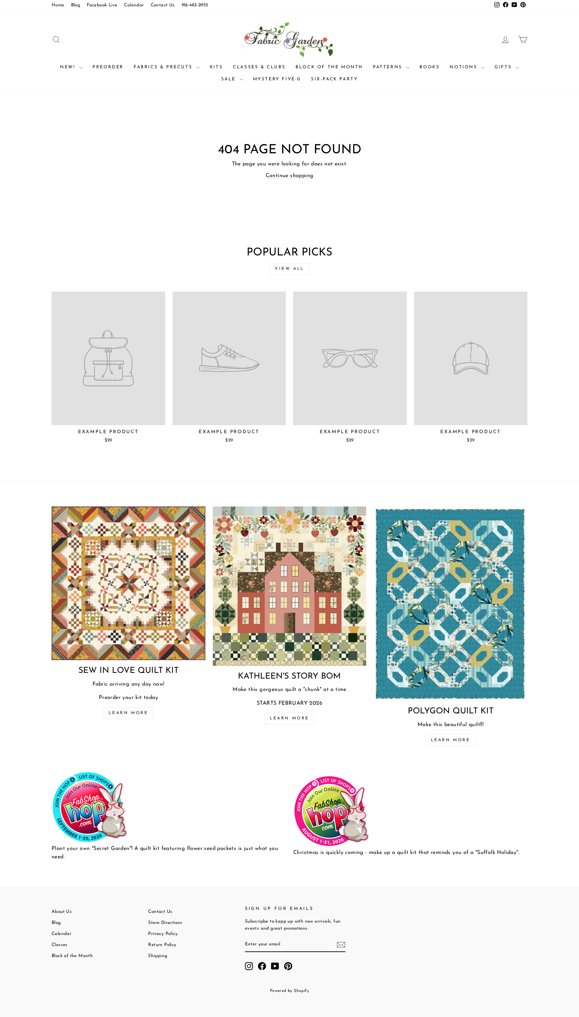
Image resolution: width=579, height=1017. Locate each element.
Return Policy (162, 945)
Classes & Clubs (259, 67)
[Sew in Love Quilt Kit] (128, 583)
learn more (289, 718)
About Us (62, 912)
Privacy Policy (163, 934)
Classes (60, 945)
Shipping (157, 956)
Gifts (504, 67)
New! (68, 67)
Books (430, 67)
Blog (75, 5)
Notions (464, 67)
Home (58, 5)
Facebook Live (102, 5)
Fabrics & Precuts (164, 67)
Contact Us (163, 5)
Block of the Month (329, 67)
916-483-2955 (195, 5)
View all (289, 269)
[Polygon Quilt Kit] (450, 603)
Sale (229, 79)
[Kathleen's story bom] (290, 586)
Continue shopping (290, 175)
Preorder (108, 67)
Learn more (128, 713)
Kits (216, 67)
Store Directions (165, 923)
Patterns (388, 67)
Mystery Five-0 (277, 79)
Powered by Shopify (289, 991)
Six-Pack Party (334, 79)
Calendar (134, 5)
